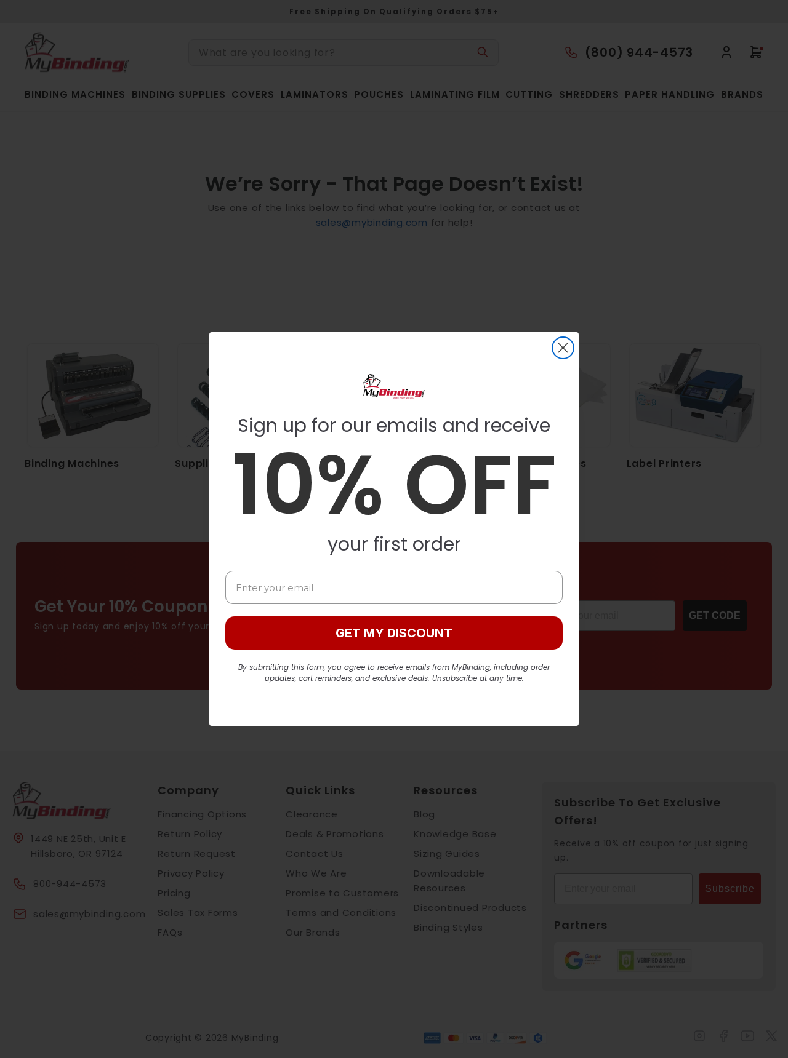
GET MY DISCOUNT (394, 633)
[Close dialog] (563, 348)
